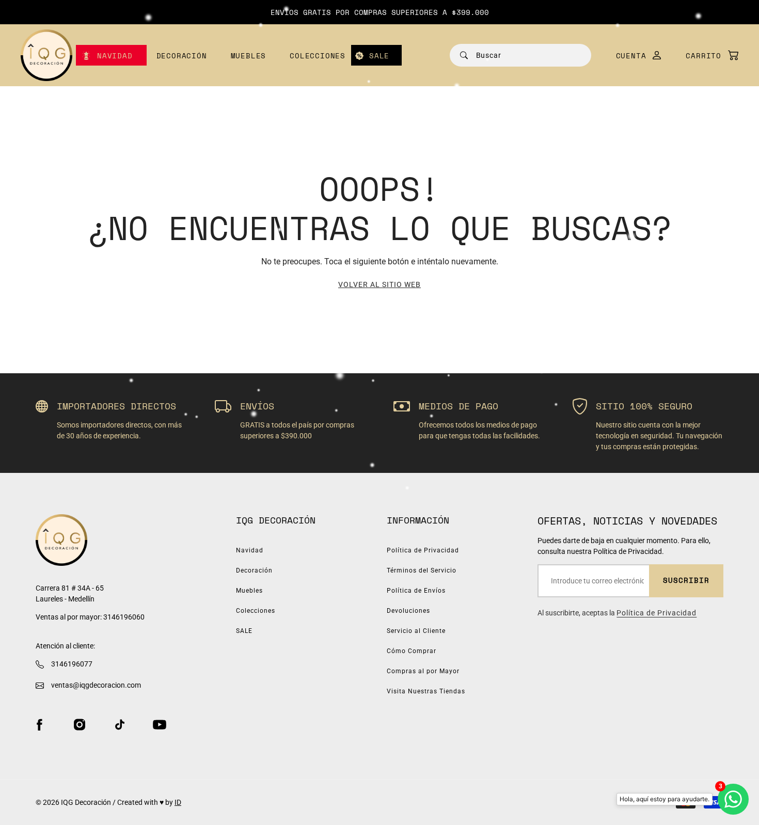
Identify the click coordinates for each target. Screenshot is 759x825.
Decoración (181, 55)
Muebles (248, 55)
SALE (379, 55)
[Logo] (46, 55)
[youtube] (159, 724)
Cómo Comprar (411, 651)
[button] (707, 55)
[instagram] (79, 724)
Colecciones (317, 55)
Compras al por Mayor (423, 671)
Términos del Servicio (421, 570)
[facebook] (39, 724)
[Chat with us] (733, 799)
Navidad (115, 55)
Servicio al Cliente (416, 630)
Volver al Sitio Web (379, 284)
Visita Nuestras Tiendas (426, 691)
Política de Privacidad (423, 550)
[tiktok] (119, 724)
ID (178, 802)
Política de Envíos (416, 590)
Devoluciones (408, 610)
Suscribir (686, 580)
